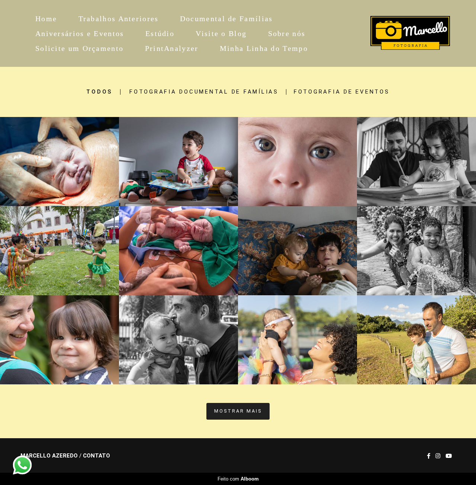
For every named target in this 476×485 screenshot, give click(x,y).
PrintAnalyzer (172, 48)
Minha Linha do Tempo (264, 48)
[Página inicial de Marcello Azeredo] (400, 33)
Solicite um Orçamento (79, 48)
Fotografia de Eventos (342, 92)
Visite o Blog (221, 33)
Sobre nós (287, 33)
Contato (96, 456)
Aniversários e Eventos (79, 33)
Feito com (238, 479)
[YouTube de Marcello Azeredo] (449, 456)
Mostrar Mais (238, 411)
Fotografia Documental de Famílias (204, 92)
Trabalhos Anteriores (118, 18)
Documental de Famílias (226, 18)
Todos (99, 92)
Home (46, 18)
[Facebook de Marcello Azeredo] (428, 456)
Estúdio (159, 33)
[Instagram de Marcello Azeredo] (437, 456)
